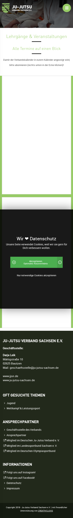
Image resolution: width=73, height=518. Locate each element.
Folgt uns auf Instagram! (21, 472)
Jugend (11, 403)
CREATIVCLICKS (45, 510)
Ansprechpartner (16, 435)
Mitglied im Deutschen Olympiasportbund (31, 451)
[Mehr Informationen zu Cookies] (60, 262)
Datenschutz (14, 483)
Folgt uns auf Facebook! (21, 477)
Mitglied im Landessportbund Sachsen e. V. (32, 445)
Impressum (13, 488)
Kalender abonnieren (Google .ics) (32, 320)
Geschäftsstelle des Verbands (24, 429)
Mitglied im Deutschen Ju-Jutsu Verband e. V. (33, 440)
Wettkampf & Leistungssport (23, 408)
